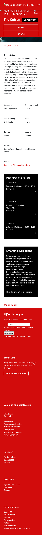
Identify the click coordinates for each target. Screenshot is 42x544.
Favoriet (21, 34)
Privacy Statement (11, 435)
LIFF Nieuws (9, 487)
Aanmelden (8, 333)
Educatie (7, 517)
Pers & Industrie (10, 515)
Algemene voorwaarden (13, 432)
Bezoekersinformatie (12, 427)
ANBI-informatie (10, 526)
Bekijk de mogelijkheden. (16, 373)
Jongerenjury (9, 460)
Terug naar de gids (11, 45)
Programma (8, 421)
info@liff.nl (8, 414)
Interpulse (26, 528)
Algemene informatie (12, 485)
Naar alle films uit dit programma (19, 292)
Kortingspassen (10, 429)
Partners (7, 523)
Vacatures (7, 462)
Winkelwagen (10, 305)
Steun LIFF (8, 512)
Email (6, 324)
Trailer (21, 27)
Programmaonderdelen (13, 424)
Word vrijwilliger (10, 457)
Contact (7, 490)
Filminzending (9, 520)
